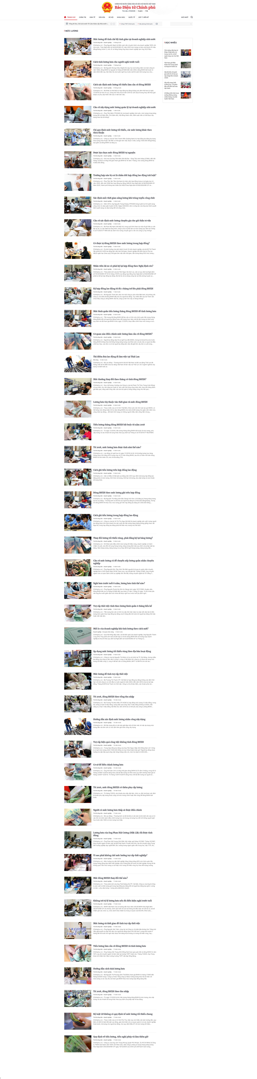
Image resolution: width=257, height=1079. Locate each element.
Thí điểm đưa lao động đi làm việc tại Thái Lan (116, 356)
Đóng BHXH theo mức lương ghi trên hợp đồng (116, 492)
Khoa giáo (121, 17)
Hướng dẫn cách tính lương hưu (109, 968)
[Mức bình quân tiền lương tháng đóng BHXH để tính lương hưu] (77, 318)
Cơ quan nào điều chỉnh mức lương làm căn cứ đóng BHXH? (122, 334)
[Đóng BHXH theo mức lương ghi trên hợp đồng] (77, 499)
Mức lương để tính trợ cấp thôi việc (110, 674)
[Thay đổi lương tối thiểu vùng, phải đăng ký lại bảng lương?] (77, 545)
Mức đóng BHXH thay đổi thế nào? (110, 878)
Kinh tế (92, 17)
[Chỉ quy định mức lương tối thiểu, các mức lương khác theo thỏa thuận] (77, 137)
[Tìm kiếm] (192, 17)
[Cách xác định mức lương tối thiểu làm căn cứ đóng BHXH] (77, 91)
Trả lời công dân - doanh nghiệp (102, 42)
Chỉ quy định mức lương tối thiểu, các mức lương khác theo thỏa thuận (122, 131)
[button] (111, 24)
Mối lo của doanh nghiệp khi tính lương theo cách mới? (120, 628)
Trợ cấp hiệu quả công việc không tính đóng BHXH (118, 742)
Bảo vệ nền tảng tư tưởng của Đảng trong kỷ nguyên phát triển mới (88, 24)
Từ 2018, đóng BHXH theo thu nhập (111, 991)
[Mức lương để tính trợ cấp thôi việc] (77, 681)
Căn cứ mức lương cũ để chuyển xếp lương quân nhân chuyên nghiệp (123, 562)
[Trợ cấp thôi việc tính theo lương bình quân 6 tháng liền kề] (77, 613)
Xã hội (111, 17)
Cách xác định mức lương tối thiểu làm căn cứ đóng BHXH (122, 84)
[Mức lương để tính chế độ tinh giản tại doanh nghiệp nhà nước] (77, 46)
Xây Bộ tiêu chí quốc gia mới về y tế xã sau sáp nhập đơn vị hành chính (171, 75)
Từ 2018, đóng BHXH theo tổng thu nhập (113, 696)
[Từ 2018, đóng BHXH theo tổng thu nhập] (77, 703)
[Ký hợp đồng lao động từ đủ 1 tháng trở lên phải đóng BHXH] (77, 295)
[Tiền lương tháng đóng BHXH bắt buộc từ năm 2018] (77, 431)
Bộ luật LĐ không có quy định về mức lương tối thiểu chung (122, 1014)
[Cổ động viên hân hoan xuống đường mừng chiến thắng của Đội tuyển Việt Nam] (186, 95)
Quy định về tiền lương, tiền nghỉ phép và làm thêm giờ (120, 1036)
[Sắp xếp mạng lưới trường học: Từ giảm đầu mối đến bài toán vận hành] (186, 85)
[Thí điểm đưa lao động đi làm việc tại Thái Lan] (77, 363)
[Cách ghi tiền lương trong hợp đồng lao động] (77, 522)
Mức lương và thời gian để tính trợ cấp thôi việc (116, 923)
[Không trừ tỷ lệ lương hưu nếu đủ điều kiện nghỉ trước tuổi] (77, 907)
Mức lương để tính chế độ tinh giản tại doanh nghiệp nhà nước (124, 39)
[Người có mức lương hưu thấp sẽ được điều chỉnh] (77, 817)
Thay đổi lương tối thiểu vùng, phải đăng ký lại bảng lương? (123, 538)
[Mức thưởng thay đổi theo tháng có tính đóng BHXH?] (77, 386)
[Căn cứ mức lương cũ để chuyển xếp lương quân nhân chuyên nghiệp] (77, 567)
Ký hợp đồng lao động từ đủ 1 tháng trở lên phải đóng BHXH (123, 288)
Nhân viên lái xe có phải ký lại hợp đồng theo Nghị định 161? (123, 266)
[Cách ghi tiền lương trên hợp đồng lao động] (77, 477)
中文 (146, 11)
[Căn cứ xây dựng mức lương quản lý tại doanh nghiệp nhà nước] (77, 114)
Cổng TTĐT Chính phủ (128, 24)
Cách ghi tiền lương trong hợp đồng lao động (115, 515)
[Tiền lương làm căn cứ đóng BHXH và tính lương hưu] (77, 953)
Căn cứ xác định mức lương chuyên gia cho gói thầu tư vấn (122, 220)
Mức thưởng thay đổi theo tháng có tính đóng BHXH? (119, 379)
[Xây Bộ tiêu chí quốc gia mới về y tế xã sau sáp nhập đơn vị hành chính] (186, 74)
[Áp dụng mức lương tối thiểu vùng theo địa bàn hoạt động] (77, 658)
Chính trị (82, 17)
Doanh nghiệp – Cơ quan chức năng (103, 632)
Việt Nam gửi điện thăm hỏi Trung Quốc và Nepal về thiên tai (171, 64)
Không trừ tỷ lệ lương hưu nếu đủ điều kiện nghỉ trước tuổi (122, 900)
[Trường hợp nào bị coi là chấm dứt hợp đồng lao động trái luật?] (77, 182)
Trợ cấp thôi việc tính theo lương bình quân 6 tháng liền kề (122, 606)
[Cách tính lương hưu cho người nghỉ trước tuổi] (77, 69)
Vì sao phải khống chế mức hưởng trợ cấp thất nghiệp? (120, 855)
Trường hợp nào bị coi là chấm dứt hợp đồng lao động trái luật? (124, 175)
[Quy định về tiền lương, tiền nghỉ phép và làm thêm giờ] (77, 1043)
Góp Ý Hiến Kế (143, 17)
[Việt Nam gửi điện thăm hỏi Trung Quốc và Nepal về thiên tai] (186, 65)
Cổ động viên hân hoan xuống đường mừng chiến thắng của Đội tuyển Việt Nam (171, 96)
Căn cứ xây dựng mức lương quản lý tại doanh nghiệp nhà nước (124, 107)
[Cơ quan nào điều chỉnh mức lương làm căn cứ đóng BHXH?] (77, 341)
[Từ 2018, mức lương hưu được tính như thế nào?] (77, 454)
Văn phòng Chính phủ (145, 24)
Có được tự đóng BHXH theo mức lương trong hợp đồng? (121, 243)
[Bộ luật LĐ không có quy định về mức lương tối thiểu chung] (77, 1021)
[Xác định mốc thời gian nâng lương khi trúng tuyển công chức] (77, 205)
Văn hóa (102, 17)
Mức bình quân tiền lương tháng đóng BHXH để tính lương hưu (124, 311)
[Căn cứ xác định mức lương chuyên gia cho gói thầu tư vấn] (77, 227)
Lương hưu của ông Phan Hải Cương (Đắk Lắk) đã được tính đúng (122, 834)
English (140, 11)
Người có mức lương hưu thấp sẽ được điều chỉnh (117, 810)
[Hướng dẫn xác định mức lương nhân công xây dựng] (77, 726)
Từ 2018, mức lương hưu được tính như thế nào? (117, 447)
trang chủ (71, 17)
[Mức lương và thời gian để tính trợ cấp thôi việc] (77, 930)
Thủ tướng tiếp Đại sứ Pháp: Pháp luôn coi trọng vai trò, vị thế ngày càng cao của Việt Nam (171, 54)
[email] (156, 24)
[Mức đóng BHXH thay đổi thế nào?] (77, 885)
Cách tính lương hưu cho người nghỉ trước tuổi (116, 62)
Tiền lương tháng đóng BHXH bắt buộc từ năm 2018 (119, 424)
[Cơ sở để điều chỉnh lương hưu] (77, 771)
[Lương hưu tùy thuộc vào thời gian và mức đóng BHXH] (77, 409)
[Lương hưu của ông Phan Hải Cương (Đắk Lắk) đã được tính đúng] (77, 839)
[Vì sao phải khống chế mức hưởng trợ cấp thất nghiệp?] (77, 862)
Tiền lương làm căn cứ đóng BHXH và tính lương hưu (119, 946)
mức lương (71, 31)
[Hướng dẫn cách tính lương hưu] (77, 975)
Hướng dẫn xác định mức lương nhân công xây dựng (119, 719)
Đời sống (96, 360)
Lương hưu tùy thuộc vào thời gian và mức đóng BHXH (120, 402)
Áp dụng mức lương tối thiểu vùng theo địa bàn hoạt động (122, 651)
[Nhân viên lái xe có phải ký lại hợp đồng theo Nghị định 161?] (77, 273)
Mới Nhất (184, 17)
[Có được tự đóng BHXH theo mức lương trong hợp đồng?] (77, 250)
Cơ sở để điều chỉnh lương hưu (108, 764)
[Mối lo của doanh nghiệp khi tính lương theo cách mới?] (77, 635)
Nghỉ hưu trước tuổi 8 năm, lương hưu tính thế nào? (119, 583)
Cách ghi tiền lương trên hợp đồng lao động (115, 470)
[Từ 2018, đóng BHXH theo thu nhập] (77, 998)
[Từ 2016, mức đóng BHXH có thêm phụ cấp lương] (77, 794)
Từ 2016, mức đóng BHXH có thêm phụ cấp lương (117, 787)
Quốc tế (131, 17)
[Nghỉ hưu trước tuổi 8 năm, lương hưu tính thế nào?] (77, 590)
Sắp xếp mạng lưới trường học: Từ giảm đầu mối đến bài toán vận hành (171, 85)
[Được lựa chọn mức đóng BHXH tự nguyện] (77, 159)
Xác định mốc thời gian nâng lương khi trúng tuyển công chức (124, 198)
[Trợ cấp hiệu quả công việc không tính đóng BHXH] (77, 749)
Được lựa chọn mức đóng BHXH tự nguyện (114, 152)
